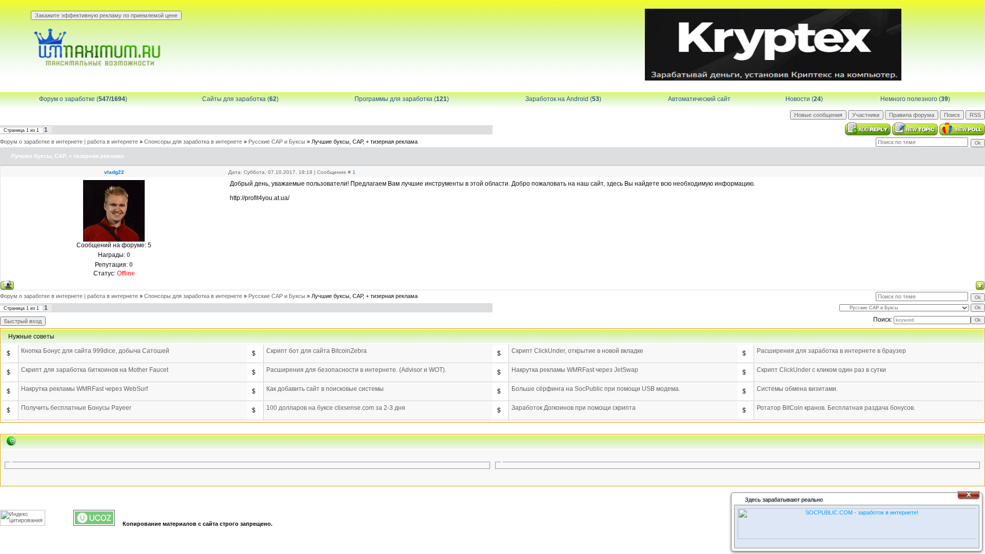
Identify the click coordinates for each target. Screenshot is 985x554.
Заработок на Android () (563, 99)
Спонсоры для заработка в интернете (193, 141)
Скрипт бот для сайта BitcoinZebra (316, 350)
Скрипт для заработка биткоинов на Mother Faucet (94, 369)
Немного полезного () (915, 99)
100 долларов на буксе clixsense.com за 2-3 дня (335, 407)
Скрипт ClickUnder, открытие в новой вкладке (577, 350)
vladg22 (114, 172)
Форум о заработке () (83, 99)
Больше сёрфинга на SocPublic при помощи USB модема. (595, 388)
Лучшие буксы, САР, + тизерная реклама (364, 141)
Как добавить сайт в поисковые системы (325, 388)
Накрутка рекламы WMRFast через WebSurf (84, 388)
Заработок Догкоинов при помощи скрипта (573, 407)
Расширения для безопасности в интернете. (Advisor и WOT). (356, 369)
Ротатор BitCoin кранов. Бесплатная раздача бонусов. (836, 407)
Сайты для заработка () (240, 99)
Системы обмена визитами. (797, 388)
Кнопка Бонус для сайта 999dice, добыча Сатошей (95, 350)
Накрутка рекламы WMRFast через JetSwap (574, 369)
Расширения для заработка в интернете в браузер (831, 350)
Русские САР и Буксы (276, 141)
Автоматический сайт (699, 99)
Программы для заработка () (401, 99)
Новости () (804, 99)
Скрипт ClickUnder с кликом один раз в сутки (821, 369)
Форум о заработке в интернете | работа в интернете (69, 141)
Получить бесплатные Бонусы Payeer (76, 407)
